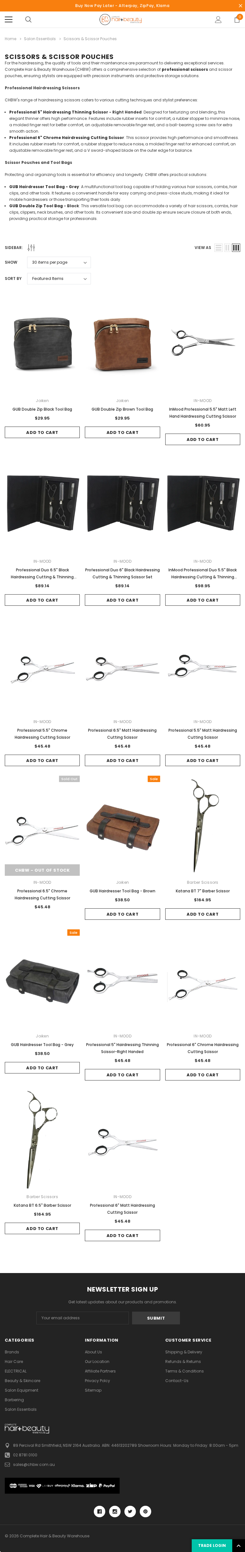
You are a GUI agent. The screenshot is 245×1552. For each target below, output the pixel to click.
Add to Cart (42, 432)
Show (11, 262)
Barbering (14, 1399)
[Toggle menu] (8, 19)
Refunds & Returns (183, 1361)
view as (203, 247)
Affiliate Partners (100, 1371)
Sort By (13, 278)
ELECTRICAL (15, 1371)
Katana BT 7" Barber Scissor (203, 891)
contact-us (177, 1380)
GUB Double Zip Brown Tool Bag (122, 409)
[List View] (218, 248)
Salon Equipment (21, 1390)
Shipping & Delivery (183, 1352)
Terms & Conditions (184, 1371)
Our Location (97, 1361)
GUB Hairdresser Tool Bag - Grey (42, 1044)
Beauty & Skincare (22, 1380)
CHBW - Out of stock (42, 870)
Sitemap (93, 1390)
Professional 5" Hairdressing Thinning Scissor (58, 112)
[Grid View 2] (227, 248)
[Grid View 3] (236, 248)
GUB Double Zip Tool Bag (36, 206)
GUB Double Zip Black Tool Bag (42, 409)
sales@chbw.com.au (34, 1464)
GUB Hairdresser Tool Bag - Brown (122, 891)
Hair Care (14, 1361)
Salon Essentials (21, 1409)
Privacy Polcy (97, 1380)
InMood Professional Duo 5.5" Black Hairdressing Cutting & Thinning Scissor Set (202, 577)
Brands (12, 1352)
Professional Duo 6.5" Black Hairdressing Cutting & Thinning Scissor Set (42, 577)
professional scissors (185, 69)
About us (93, 1352)
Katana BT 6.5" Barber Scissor (42, 1205)
